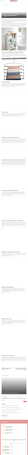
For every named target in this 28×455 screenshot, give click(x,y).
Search (2, 400)
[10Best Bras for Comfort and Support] (11, 453)
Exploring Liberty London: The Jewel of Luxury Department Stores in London (11, 407)
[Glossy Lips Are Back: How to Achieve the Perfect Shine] (3, 433)
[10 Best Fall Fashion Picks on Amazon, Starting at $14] (11, 447)
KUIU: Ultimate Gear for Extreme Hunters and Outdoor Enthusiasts (10, 405)
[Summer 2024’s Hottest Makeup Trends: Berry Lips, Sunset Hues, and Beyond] (3, 430)
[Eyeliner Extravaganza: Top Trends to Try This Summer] (3, 427)
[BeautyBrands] (14, 398)
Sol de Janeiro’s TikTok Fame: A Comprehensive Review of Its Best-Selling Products (12, 409)
